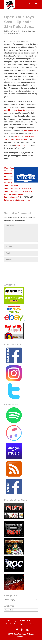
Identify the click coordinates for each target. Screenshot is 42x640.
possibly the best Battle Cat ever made (19, 110)
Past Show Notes (12, 624)
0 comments (16, 33)
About (32, 624)
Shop (10, 621)
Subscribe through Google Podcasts (18, 191)
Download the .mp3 (11, 197)
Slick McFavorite (11, 31)
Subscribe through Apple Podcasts (17, 188)
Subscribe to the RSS (12, 185)
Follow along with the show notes (17, 200)
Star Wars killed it (31, 131)
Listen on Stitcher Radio (13, 194)
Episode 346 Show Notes (23, 621)
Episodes (23, 624)
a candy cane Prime (22, 145)
